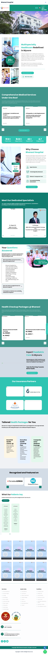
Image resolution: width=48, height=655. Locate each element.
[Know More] (12, 109)
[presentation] (3, 235)
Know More (5, 123)
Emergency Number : (43, 6)
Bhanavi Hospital (7, 2)
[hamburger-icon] (36, 8)
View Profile (13, 235)
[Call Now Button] (45, 647)
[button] (8, 487)
